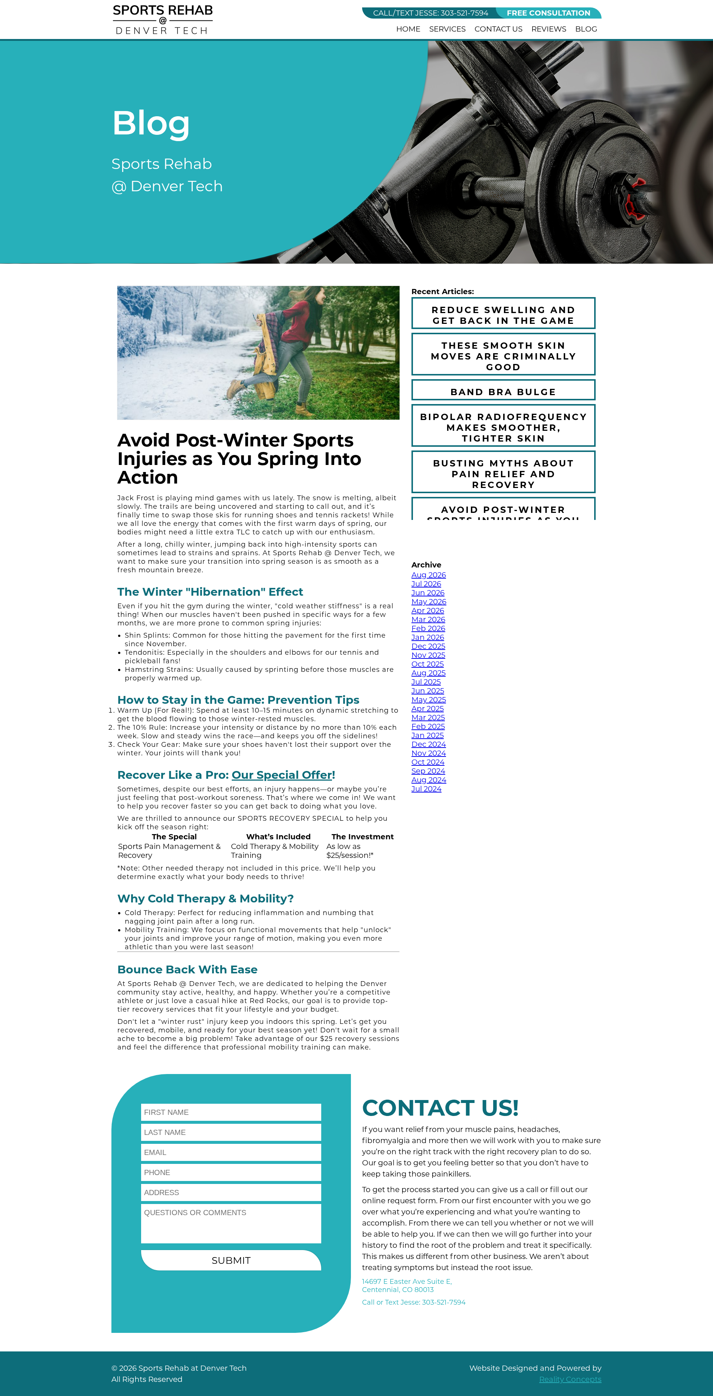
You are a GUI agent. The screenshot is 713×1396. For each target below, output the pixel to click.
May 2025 (428, 699)
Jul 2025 (426, 681)
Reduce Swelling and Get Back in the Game (504, 315)
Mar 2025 (428, 717)
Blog (586, 29)
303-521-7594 (430, 13)
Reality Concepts (570, 1379)
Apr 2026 (427, 610)
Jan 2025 (427, 735)
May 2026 (428, 601)
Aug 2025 (428, 672)
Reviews (548, 29)
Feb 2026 (428, 628)
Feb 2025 (428, 726)
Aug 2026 (428, 574)
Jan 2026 (427, 637)
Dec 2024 (428, 744)
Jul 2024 (426, 788)
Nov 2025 (428, 655)
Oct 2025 (427, 664)
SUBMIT (231, 1260)
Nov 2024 (428, 753)
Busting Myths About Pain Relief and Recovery (503, 474)
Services (447, 29)
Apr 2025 (427, 708)
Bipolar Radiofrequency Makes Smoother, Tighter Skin (503, 427)
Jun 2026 (428, 592)
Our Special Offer (282, 775)
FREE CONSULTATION (548, 13)
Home (408, 29)
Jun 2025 (427, 690)
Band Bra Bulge (503, 392)
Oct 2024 (428, 762)
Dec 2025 (428, 646)
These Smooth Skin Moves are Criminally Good (504, 356)
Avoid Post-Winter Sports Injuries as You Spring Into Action (503, 520)
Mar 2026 (428, 619)
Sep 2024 (428, 771)
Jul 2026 (426, 583)
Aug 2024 (428, 779)
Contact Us (498, 29)
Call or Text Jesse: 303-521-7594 (414, 1302)
